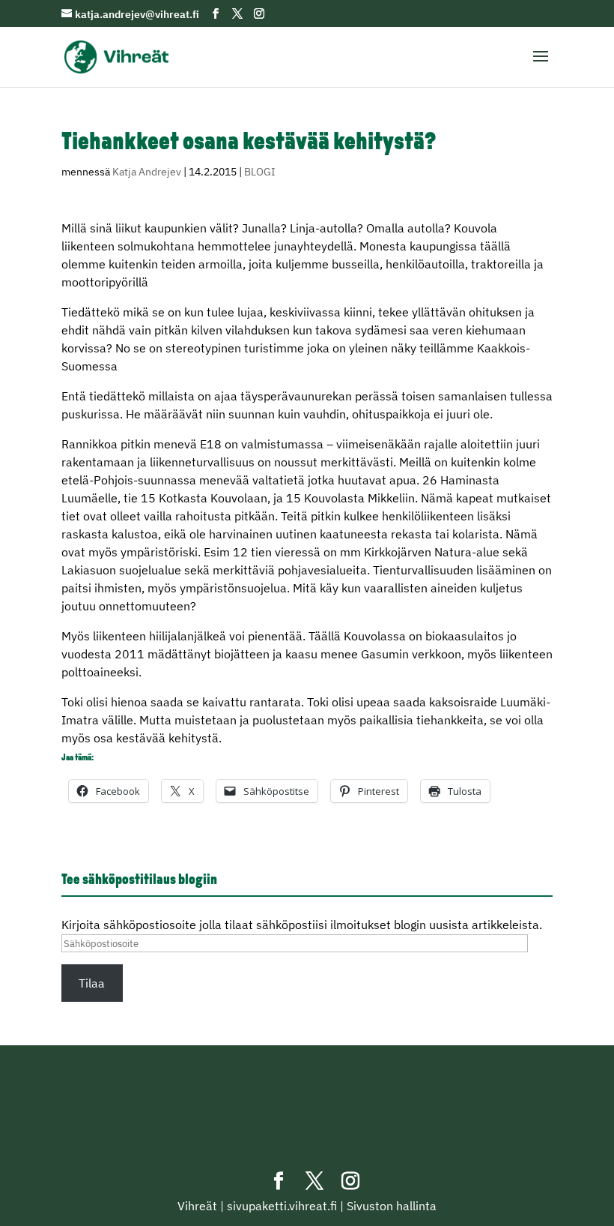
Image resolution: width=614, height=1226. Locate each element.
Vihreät (197, 1205)
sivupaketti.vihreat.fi (282, 1205)
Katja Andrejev (146, 171)
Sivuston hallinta (392, 1205)
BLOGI (260, 171)
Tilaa (92, 983)
